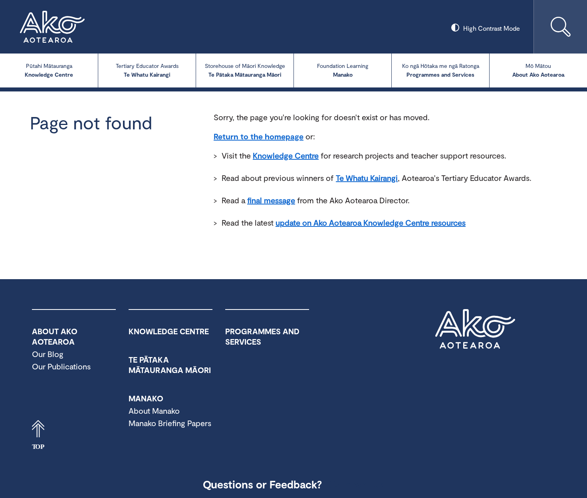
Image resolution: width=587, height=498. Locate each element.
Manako (342, 70)
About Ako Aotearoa (538, 70)
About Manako (154, 410)
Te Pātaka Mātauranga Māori (245, 70)
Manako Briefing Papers (170, 423)
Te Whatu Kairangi (147, 70)
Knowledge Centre (49, 70)
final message (271, 200)
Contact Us (357, 484)
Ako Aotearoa (475, 329)
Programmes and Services (440, 70)
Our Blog (47, 354)
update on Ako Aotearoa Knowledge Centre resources (371, 222)
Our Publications (61, 366)
